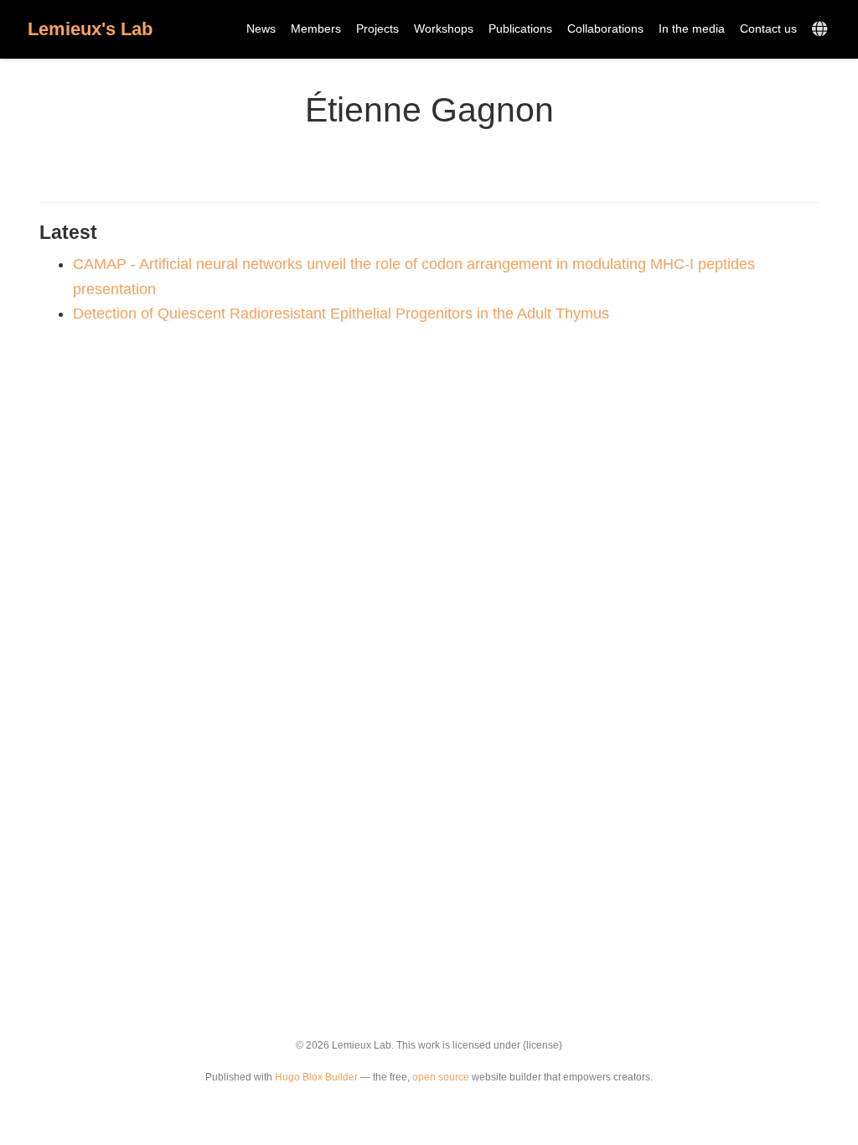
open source (440, 1077)
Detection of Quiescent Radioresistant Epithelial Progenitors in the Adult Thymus (341, 313)
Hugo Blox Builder (316, 1077)
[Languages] (821, 29)
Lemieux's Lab (90, 28)
